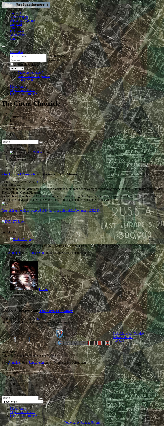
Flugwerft (16, 24)
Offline (37, 152)
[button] (16, 52)
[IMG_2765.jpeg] (13, 221)
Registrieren (25, 79)
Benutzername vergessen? (34, 76)
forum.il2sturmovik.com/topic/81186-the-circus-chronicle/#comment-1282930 (51, 210)
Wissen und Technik (22, 20)
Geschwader (17, 35)
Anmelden (17, 68)
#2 (38, 318)
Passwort (53, 60)
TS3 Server (17, 31)
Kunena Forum (90, 422)
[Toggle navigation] (3, 46)
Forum (14, 27)
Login (13, 38)
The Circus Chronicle (19, 174)
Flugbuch (16, 13)
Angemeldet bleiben (27, 64)
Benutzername (56, 56)
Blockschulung (19, 17)
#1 (38, 181)
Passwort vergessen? (31, 72)
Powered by (72, 422)
